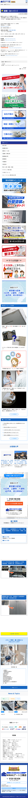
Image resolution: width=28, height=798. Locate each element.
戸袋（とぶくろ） (6, 744)
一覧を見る (15, 414)
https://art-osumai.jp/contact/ (11, 55)
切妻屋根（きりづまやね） (8, 753)
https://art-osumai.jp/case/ (10, 38)
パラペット (5, 757)
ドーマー (23, 755)
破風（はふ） (14, 749)
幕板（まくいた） (6, 745)
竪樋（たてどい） (20, 756)
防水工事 (4, 145)
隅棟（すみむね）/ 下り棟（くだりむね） (11, 755)
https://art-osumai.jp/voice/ (10, 40)
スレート (4, 759)
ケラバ (13, 750)
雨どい (4, 748)
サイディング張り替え (7, 169)
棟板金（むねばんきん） (12, 748)
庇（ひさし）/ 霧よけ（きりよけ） (10, 742)
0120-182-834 (12, 30)
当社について (15, 687)
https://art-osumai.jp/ (5, 26)
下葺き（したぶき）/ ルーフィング (14, 739)
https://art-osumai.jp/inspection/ (15, 47)
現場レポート (5, 698)
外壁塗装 (4, 161)
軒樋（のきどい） (11, 756)
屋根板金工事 (5, 156)
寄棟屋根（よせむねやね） (8, 752)
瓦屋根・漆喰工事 (6, 153)
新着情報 (13, 698)
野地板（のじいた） (7, 741)
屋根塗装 (4, 159)
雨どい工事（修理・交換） (8, 167)
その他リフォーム (6, 172)
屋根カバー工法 (6, 151)
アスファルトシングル (19, 757)
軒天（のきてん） (6, 749)
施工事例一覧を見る (15, 633)
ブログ (18, 698)
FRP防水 (11, 757)
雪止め (4, 739)
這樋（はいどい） (15, 745)
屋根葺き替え (5, 148)
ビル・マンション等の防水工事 (9, 175)
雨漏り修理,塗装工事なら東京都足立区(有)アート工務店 (10, 796)
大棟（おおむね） (19, 753)
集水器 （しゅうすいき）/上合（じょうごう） (12, 746)
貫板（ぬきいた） (6, 750)
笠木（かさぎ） (16, 741)
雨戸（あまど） (15, 744)
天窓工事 (4, 164)
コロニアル (11, 759)
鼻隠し (4, 756)
